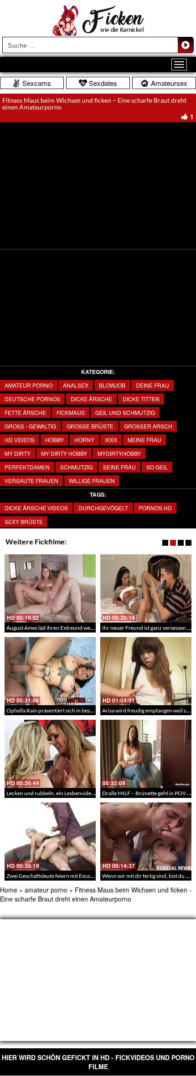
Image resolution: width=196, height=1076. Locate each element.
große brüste (90, 426)
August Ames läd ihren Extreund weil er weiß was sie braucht (77, 627)
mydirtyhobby (119, 453)
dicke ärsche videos (36, 508)
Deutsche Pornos (32, 399)
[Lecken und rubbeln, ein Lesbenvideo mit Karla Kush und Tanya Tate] (50, 754)
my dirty (18, 453)
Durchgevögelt (103, 508)
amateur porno (28, 385)
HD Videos (20, 439)
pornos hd (155, 508)
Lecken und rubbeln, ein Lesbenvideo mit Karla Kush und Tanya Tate (86, 793)
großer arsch (148, 426)
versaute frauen (31, 480)
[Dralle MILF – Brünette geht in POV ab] (145, 754)
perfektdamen (27, 467)
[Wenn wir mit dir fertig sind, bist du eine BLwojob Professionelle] (145, 836)
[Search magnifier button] (185, 45)
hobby (54, 439)
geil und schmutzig (125, 412)
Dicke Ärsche (91, 399)
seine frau (119, 467)
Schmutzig (76, 467)
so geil (157, 467)
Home (8, 889)
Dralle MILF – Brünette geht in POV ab (147, 793)
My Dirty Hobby (64, 453)
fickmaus (71, 412)
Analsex (75, 385)
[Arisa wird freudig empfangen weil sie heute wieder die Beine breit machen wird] (145, 671)
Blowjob (112, 385)
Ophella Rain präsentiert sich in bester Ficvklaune (65, 710)
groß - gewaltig (30, 426)
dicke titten (141, 399)
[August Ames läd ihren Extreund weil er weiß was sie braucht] (50, 588)
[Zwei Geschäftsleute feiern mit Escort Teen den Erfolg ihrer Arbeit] (50, 836)
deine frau (152, 385)
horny (84, 439)
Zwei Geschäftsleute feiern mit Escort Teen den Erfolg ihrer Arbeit (83, 875)
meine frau (144, 439)
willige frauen (92, 480)
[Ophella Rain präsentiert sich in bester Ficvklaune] (50, 671)
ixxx (111, 439)
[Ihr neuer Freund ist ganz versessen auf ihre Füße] (145, 588)
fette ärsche (25, 412)
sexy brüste (24, 521)
